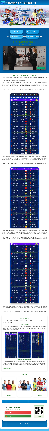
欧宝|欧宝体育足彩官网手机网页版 (16, 36)
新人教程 (16, 32)
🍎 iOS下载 (8, 416)
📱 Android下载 (9, 412)
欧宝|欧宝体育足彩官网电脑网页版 (32, 36)
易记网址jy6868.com (32, 32)
